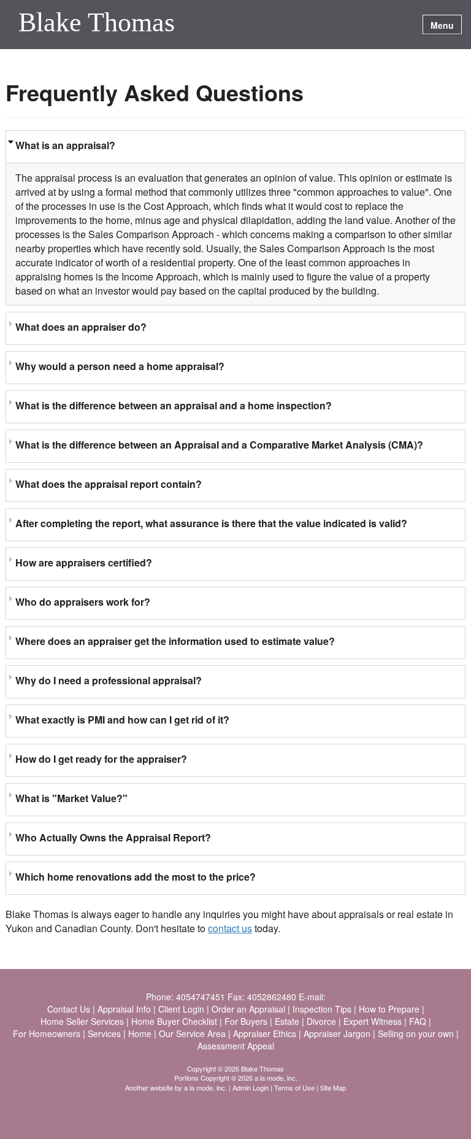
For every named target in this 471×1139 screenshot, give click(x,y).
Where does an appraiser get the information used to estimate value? (175, 641)
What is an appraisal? (65, 145)
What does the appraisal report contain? (108, 484)
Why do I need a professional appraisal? (108, 680)
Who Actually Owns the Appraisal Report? (113, 837)
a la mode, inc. (205, 1087)
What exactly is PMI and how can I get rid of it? (122, 719)
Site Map (333, 1087)
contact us (230, 928)
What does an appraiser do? (81, 327)
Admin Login (250, 1087)
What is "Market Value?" (71, 798)
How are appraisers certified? (83, 562)
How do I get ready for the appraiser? (101, 759)
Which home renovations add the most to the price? (135, 877)
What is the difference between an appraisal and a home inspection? (173, 405)
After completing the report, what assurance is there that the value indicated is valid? (211, 523)
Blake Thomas (96, 23)
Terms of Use (294, 1087)
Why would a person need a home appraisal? (119, 366)
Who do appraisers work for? (82, 602)
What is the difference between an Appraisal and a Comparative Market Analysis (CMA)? (219, 445)
